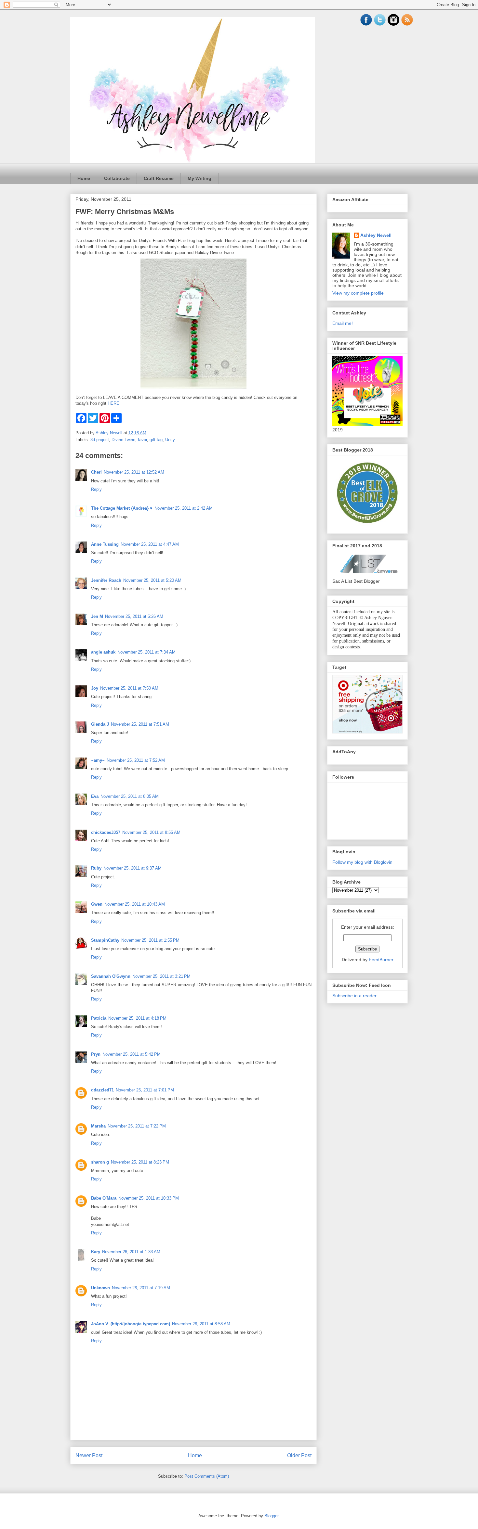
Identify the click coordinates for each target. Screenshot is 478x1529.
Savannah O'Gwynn (110, 976)
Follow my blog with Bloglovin (362, 862)
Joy (94, 688)
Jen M (97, 616)
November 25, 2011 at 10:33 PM (148, 1198)
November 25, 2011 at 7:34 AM (146, 652)
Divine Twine (123, 439)
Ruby (96, 868)
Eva (95, 796)
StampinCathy (105, 940)
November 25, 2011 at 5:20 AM (152, 580)
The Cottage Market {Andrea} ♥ (122, 508)
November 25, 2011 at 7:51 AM (140, 724)
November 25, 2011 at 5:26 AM (134, 616)
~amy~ (98, 760)
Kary (95, 1251)
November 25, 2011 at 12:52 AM (134, 472)
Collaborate (117, 178)
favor (142, 439)
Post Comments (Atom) (206, 1476)
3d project (99, 439)
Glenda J (100, 724)
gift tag (156, 439)
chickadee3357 (105, 832)
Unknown (100, 1287)
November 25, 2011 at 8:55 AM (151, 832)
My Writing (199, 178)
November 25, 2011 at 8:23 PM (140, 1162)
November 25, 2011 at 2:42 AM (183, 508)
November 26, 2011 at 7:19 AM (141, 1287)
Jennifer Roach (106, 580)
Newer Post (88, 1455)
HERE (113, 403)
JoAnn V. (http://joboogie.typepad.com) (130, 1323)
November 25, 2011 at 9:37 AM (132, 868)
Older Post (299, 1455)
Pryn (95, 1054)
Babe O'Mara (103, 1198)
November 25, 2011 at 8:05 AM (129, 796)
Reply (96, 489)
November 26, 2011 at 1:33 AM (131, 1251)
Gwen (96, 904)
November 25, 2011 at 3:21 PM (161, 976)
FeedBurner (381, 959)
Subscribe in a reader (354, 995)
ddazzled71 (102, 1090)
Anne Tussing (105, 544)
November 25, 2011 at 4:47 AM (150, 544)
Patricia (98, 1018)
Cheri (96, 472)
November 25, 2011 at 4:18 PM (137, 1018)
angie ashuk (103, 652)
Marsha (98, 1126)
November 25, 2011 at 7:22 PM (137, 1126)
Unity (170, 439)
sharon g (100, 1162)
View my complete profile (358, 293)
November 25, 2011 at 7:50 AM (129, 688)
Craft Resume (159, 178)
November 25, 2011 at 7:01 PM (145, 1090)
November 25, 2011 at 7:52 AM (136, 760)
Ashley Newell (376, 235)
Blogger (271, 1515)
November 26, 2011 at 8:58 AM (201, 1323)
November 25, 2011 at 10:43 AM (134, 904)
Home (83, 178)
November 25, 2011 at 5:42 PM (131, 1054)
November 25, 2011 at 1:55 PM (150, 940)
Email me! (342, 323)
